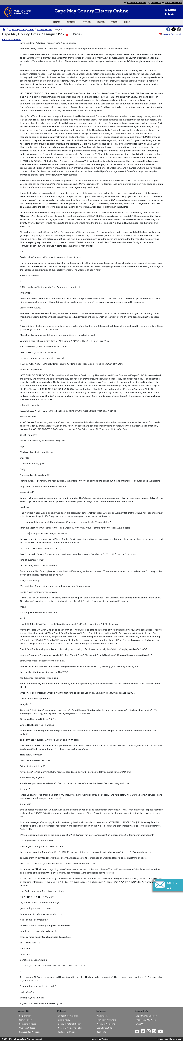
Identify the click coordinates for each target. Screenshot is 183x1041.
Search (71, 22)
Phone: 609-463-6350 (146, 1020)
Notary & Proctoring (106, 1024)
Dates (101, 22)
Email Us (140, 1024)
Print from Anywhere (106, 1020)
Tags (114, 22)
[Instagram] (148, 1031)
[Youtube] (160, 1031)
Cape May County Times (21, 29)
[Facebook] (168, 29)
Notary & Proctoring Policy (70, 1028)
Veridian (105, 1039)
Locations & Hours (27, 1024)
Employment (25, 1015)
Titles (86, 22)
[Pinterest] (154, 1031)
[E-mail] (179, 29)
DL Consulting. (20, 1039)
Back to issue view (11, 39)
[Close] (154, 880)
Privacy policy (163, 1039)
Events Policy (64, 1020)
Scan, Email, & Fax (105, 1028)
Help (127, 22)
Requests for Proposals (29, 1032)
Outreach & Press (27, 1028)
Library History (25, 1020)
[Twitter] (173, 29)
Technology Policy (66, 1032)
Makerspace (102, 1015)
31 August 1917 (44, 29)
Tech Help (101, 1032)
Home (56, 22)
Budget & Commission (68, 1015)
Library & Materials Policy (69, 1024)
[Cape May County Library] (4, 30)
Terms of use (175, 1039)
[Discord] (137, 1031)
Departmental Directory (146, 1015)
